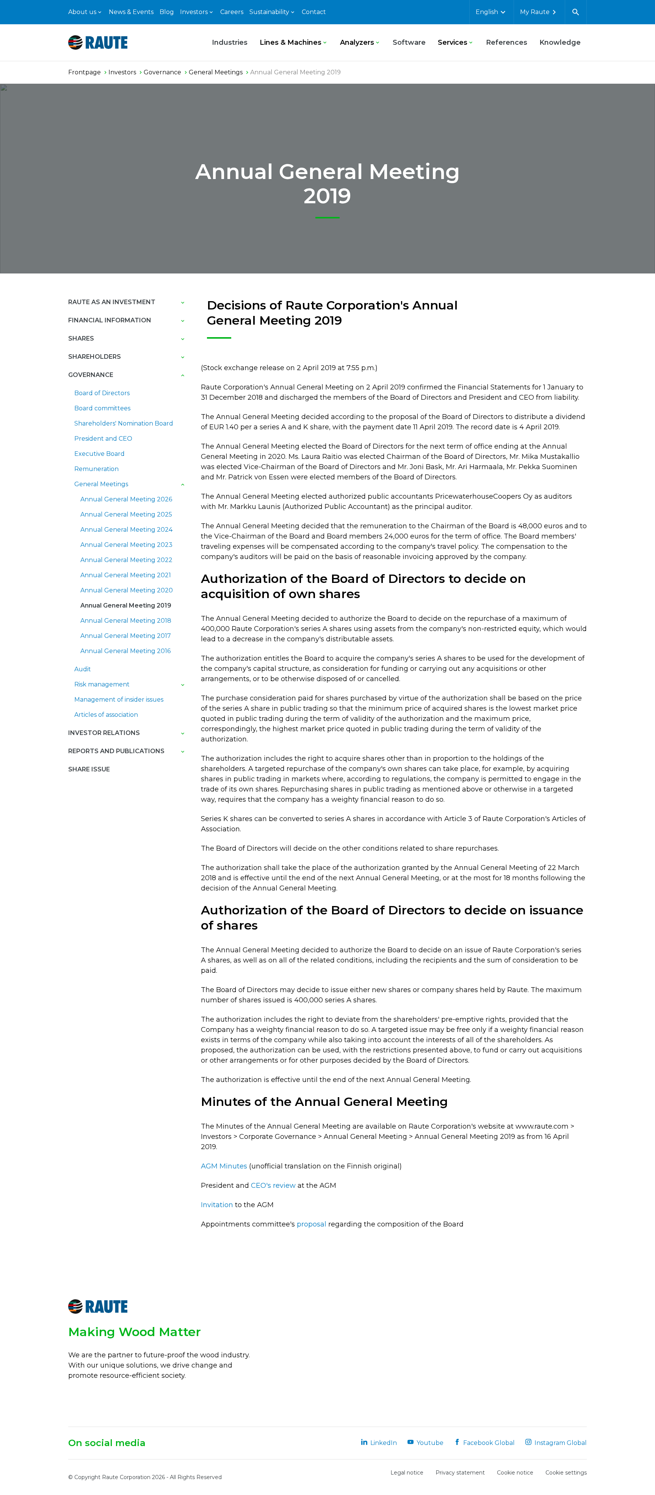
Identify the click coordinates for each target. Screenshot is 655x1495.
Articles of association (106, 714)
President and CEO (103, 438)
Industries (230, 42)
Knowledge (560, 42)
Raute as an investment (111, 302)
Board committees (102, 408)
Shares (81, 338)
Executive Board (99, 453)
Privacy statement (460, 1472)
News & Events (131, 12)
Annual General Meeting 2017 (125, 635)
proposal (312, 1224)
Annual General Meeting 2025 (126, 514)
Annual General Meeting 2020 (126, 590)
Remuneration (96, 469)
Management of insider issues (118, 699)
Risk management (102, 684)
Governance (90, 374)
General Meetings (101, 484)
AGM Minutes (224, 1166)
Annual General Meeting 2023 (126, 544)
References (506, 42)
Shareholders (94, 356)
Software (409, 42)
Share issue (89, 769)
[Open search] (575, 12)
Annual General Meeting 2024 (126, 529)
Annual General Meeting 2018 (125, 620)
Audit (82, 669)
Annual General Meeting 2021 (125, 575)
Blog (167, 12)
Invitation (217, 1205)
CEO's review (273, 1185)
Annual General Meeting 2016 (125, 651)
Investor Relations (104, 733)
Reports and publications (116, 751)
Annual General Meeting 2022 (126, 560)
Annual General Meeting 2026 (126, 499)
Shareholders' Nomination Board (123, 423)
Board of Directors (102, 393)
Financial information (109, 320)
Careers (231, 12)
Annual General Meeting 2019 (125, 605)
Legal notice (406, 1472)
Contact (314, 12)
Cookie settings (566, 1472)
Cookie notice (515, 1472)
